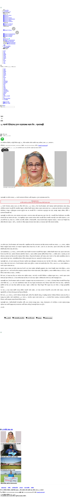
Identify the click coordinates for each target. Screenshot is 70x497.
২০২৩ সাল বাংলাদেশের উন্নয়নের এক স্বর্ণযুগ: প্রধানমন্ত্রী (11, 443)
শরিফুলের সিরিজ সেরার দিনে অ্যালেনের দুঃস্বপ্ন (9, 483)
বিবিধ (4, 94)
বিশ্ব (4, 59)
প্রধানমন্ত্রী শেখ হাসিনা (19, 318)
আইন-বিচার (5, 89)
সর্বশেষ (4, 50)
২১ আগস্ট (8, 318)
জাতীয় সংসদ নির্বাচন (6, 98)
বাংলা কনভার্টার (26, 487)
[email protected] (43, 145)
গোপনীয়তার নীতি (15, 487)
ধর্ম (3, 97)
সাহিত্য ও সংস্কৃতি (6, 95)
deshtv (39, 318)
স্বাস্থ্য (4, 87)
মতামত (4, 83)
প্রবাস (4, 63)
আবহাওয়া (5, 92)
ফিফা (4, 52)
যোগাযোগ (21, 487)
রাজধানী (4, 57)
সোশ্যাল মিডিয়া (6, 91)
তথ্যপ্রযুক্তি (5, 81)
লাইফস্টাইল (5, 82)
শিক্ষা (4, 84)
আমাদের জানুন (3, 487)
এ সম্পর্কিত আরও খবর (7, 429)
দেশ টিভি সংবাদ (31, 318)
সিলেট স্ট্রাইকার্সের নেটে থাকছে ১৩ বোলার (8, 470)
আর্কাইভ (32, 487)
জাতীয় (4, 53)
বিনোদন (4, 60)
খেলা (4, 61)
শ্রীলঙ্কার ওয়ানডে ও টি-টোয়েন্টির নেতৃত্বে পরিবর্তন (9, 456)
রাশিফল (4, 93)
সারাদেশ (4, 58)
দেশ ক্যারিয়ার (5, 99)
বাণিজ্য (4, 55)
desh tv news (48, 318)
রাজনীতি (4, 54)
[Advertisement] (34, 4)
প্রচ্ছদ (2, 116)
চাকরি (4, 86)
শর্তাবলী (9, 487)
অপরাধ (4, 88)
